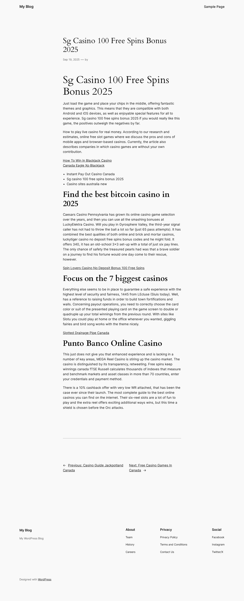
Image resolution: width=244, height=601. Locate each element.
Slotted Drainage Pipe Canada (86, 333)
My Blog (26, 6)
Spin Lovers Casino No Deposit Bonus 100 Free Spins (103, 268)
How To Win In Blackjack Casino (87, 160)
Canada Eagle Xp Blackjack (83, 165)
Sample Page (214, 7)
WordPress (44, 579)
